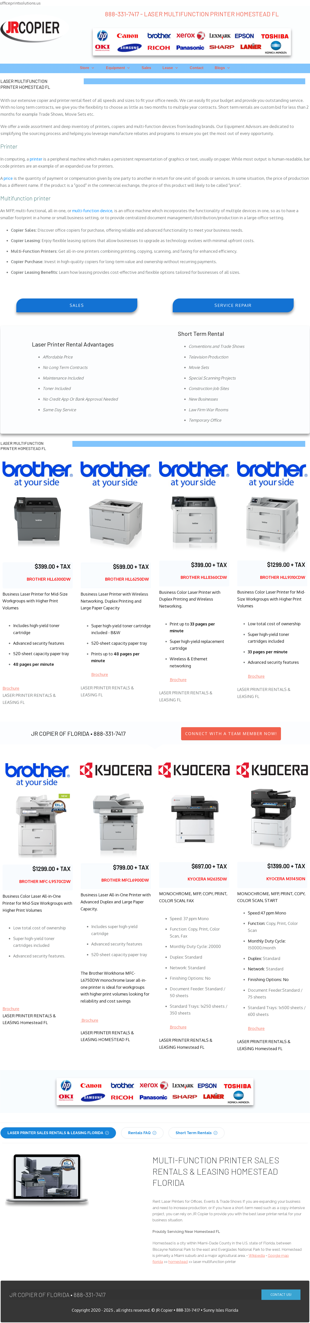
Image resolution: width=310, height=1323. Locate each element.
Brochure (10, 688)
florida (158, 1262)
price (8, 178)
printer (36, 158)
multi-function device (92, 210)
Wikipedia (256, 1255)
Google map (278, 1255)
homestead (178, 1262)
